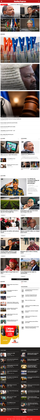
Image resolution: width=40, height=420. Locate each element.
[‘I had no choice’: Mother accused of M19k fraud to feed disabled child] (3, 304)
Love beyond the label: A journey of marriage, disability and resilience (32, 366)
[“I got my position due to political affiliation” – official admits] (3, 310)
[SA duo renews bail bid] (20, 50)
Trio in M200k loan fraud (11, 158)
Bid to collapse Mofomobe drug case (7, 134)
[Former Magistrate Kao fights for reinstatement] (30, 264)
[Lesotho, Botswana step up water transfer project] (3, 316)
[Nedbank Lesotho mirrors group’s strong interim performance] (3, 322)
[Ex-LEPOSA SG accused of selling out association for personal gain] (14, 187)
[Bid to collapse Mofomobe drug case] (3, 392)
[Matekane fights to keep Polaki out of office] (10, 264)
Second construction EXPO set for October (8, 126)
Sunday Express (31, 185)
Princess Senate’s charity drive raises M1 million (9, 122)
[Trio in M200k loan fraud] (3, 160)
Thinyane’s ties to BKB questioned (16, 4)
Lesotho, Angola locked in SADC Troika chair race (35, 169)
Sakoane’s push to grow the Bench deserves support (10, 89)
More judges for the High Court (10, 16)
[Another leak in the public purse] (25, 164)
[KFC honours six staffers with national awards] (10, 223)
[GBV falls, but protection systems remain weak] (3, 166)
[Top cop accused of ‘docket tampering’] (3, 298)
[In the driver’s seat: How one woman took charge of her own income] (30, 203)
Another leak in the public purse (12, 359)
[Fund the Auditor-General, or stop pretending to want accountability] (10, 244)
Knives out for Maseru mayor (30, 300)
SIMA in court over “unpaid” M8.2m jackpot (9, 154)
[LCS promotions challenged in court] (3, 372)
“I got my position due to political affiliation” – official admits (12, 309)
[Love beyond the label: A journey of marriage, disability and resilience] (24, 366)
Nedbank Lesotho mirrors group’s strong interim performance (12, 320)
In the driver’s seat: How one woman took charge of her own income (32, 404)
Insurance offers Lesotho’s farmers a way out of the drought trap (9, 211)
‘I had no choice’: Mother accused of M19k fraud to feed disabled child (13, 303)
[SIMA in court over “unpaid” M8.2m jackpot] (10, 147)
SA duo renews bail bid (29, 16)
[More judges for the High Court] (3, 378)
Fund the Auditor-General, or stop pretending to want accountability (9, 252)
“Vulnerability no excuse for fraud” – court (8, 130)
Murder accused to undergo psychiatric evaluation (10, 116)
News (22, 162)
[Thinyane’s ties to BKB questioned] (30, 147)
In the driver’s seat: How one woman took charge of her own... (29, 211)
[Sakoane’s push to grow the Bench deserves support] (20, 77)
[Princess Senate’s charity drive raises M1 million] (24, 372)
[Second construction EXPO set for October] (24, 378)
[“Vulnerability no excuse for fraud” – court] (3, 386)
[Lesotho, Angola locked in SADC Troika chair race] (35, 164)
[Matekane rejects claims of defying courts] (30, 244)
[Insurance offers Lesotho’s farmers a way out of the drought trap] (10, 203)
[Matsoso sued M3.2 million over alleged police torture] (30, 223)
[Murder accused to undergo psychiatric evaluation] (20, 104)
